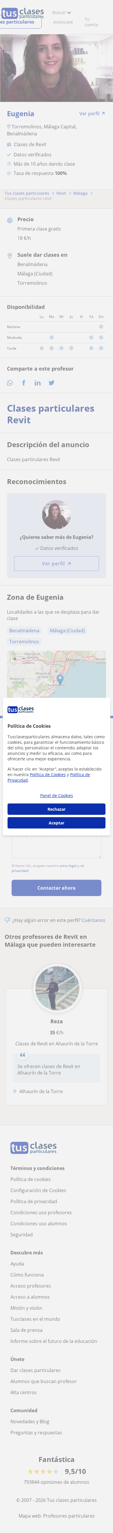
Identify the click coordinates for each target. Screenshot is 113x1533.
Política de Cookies (48, 774)
